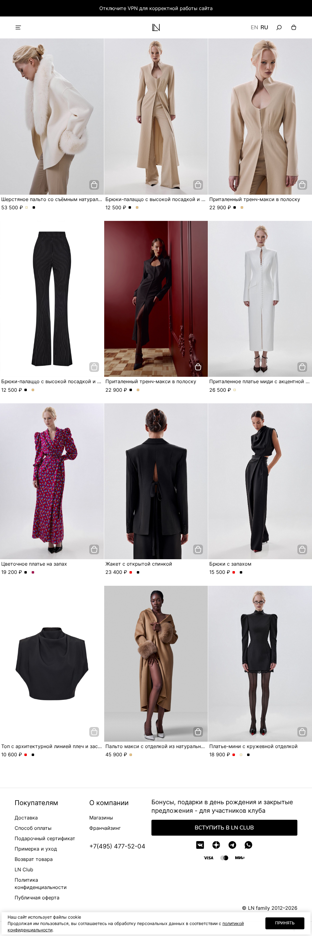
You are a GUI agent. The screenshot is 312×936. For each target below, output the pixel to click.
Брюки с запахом (230, 564)
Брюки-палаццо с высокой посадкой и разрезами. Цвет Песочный (137, 208)
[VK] (200, 845)
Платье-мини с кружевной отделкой (253, 746)
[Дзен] (216, 845)
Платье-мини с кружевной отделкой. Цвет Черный (248, 755)
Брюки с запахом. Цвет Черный (241, 573)
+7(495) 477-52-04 (117, 846)
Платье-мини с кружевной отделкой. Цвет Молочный (241, 755)
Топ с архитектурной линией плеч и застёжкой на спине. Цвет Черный (33, 755)
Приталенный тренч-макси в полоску (254, 199)
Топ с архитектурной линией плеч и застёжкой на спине (70, 746)
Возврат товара (34, 859)
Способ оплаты (33, 828)
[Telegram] (232, 845)
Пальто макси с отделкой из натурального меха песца (171, 746)
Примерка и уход (36, 849)
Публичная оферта (37, 898)
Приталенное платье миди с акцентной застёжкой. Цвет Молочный (235, 390)
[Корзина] (293, 27)
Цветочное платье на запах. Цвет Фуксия (33, 573)
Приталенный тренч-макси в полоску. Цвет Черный (235, 208)
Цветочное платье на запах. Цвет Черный (26, 573)
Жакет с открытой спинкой (138, 564)
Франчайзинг (105, 828)
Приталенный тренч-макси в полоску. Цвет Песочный (242, 208)
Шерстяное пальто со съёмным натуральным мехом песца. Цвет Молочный (27, 208)
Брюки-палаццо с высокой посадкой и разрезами (166, 199)
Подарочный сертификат (45, 838)
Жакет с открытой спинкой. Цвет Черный (138, 573)
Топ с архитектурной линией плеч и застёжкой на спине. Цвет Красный (26, 755)
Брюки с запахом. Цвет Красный (234, 573)
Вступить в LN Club (224, 827)
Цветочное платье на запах (34, 564)
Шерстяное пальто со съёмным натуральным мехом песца (72, 199)
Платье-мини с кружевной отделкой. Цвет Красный (234, 755)
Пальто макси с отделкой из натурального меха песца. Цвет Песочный (131, 755)
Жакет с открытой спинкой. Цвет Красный (131, 573)
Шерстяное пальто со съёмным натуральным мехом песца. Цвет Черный (34, 208)
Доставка (26, 818)
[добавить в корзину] (94, 185)
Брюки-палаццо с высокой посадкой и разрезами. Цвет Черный (130, 208)
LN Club (24, 869)
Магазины (101, 818)
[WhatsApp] (248, 845)
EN (254, 27)
